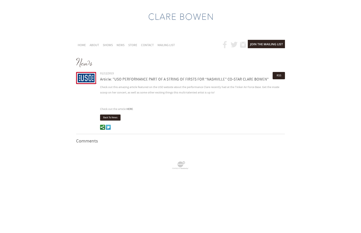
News (121, 45)
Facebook (225, 44)
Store (132, 45)
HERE (129, 109)
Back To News (110, 117)
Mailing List (166, 45)
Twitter (234, 44)
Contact (147, 45)
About (94, 45)
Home (82, 45)
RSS (279, 75)
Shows (108, 45)
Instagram (243, 44)
